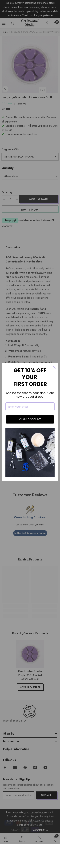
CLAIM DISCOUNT (30, 419)
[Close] (54, 367)
